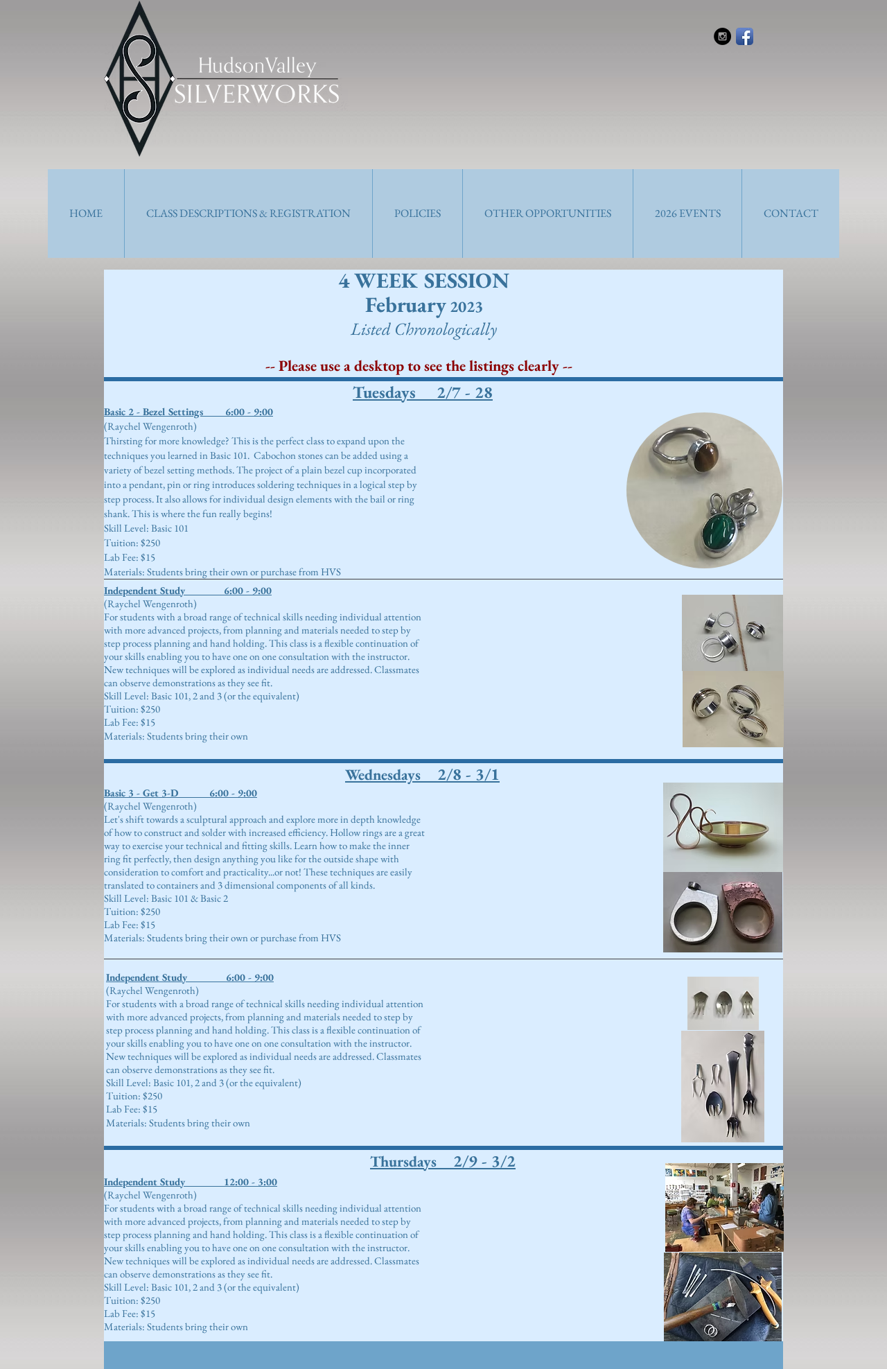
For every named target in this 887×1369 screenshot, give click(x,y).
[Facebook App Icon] (744, 36)
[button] (248, 213)
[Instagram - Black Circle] (722, 36)
